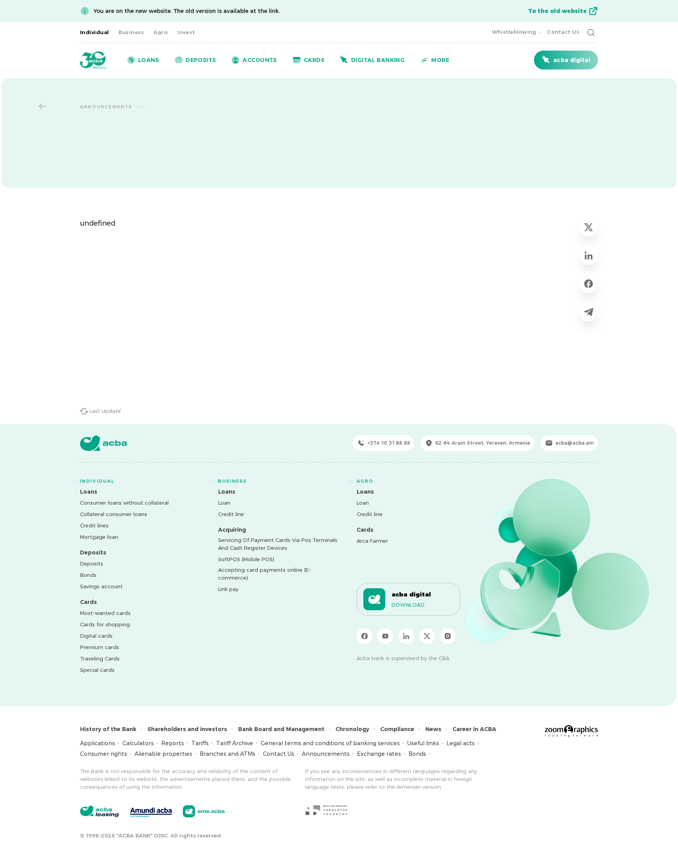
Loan (224, 503)
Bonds (88, 575)
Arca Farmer (372, 541)
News (433, 729)
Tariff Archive (234, 743)
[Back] (42, 106)
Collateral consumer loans (113, 514)
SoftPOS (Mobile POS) (246, 559)
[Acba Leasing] (99, 811)
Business (131, 32)
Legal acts (461, 743)
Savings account (101, 586)
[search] (591, 32)
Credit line (231, 514)
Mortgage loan (99, 537)
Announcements (326, 753)
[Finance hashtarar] (326, 810)
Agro (160, 32)
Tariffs (200, 743)
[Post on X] (588, 227)
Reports (172, 743)
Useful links (423, 743)
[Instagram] (448, 636)
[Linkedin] (406, 636)
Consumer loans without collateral (124, 503)
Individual (94, 32)
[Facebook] (364, 636)
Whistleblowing (514, 32)
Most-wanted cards (105, 613)
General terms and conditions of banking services (330, 743)
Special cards (97, 670)
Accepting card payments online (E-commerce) (264, 574)
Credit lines (94, 525)
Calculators (138, 743)
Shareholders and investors (187, 729)
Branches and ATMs (227, 753)
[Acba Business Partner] (204, 811)
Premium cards (99, 647)
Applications (97, 743)
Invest (186, 32)
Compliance (397, 729)
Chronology (352, 729)
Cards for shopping (105, 624)
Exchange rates (379, 753)
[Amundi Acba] (151, 811)
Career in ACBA (474, 729)
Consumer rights (103, 753)
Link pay (228, 589)
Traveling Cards (100, 658)
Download (408, 605)
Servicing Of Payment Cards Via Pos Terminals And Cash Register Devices (277, 544)
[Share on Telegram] (588, 312)
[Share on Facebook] (588, 283)
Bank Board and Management (281, 729)
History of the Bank (108, 729)
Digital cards (96, 636)
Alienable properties (163, 753)
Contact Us (563, 32)
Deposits (91, 563)
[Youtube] (385, 636)
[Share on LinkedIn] (588, 255)
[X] (427, 636)
